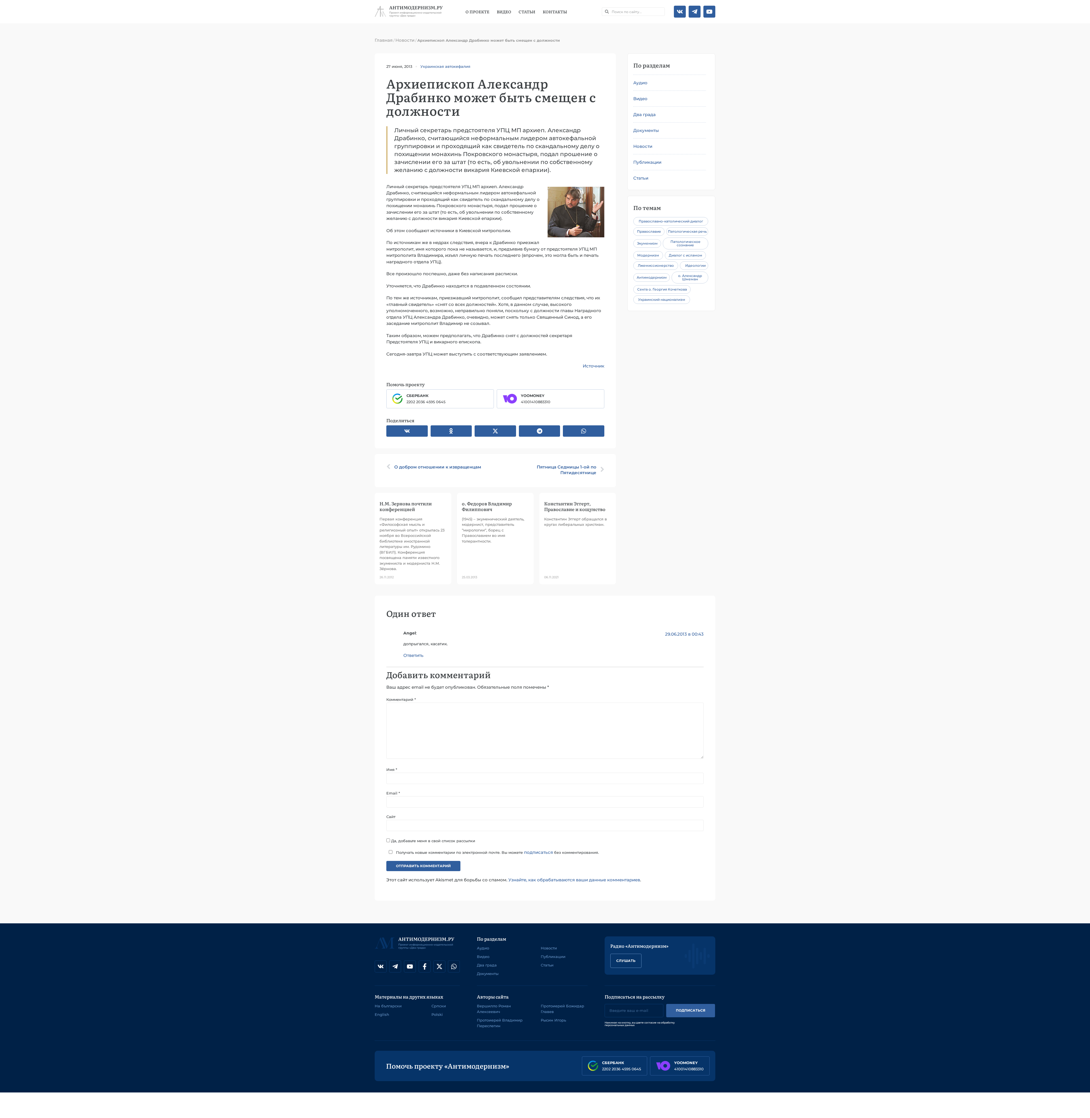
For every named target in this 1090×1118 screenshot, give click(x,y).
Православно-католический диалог (671, 221)
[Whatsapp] (454, 966)
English (382, 1014)
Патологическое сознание (685, 243)
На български (388, 1006)
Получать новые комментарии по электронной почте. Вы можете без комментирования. (497, 852)
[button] (407, 431)
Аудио (640, 82)
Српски (438, 1006)
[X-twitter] (439, 966)
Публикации (647, 162)
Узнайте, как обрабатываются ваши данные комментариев (574, 879)
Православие (649, 231)
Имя (391, 769)
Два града (644, 114)
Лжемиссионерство (656, 265)
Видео (504, 11)
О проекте (477, 11)
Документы (646, 130)
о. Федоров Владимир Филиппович (487, 506)
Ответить (413, 655)
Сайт (390, 817)
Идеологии (695, 265)
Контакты (555, 11)
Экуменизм (647, 243)
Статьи (527, 11)
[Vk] (680, 12)
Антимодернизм (652, 277)
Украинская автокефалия (445, 66)
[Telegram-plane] (695, 12)
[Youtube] (709, 12)
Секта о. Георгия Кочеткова (662, 289)
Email (393, 793)
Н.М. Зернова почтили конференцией (406, 506)
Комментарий (401, 699)
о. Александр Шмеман (690, 277)
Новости (404, 40)
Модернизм (648, 255)
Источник (593, 366)
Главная (384, 40)
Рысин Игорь (553, 1020)
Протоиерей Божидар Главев (562, 1009)
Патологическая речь (687, 231)
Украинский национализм (661, 299)
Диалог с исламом (685, 255)
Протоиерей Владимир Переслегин (500, 1023)
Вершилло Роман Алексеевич (494, 1009)
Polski (437, 1014)
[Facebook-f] (425, 966)
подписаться (538, 852)
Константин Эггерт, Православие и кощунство (574, 506)
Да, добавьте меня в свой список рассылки (432, 840)
